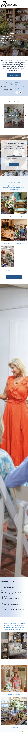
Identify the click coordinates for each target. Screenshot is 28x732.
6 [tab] (15, 126)
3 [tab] (9, 126)
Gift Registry (14, 727)
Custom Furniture (14, 662)
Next (25, 115)
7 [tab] (17, 126)
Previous (2, 115)
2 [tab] (7, 126)
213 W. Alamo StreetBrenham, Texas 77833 (21, 86)
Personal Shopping (14, 694)
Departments (7, 47)
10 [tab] (23, 126)
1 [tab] (5, 126)
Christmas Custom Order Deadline (15, 610)
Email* (14, 155)
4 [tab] (11, 126)
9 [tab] (21, 126)
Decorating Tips (7, 217)
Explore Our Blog (14, 182)
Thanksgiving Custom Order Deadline (16, 593)
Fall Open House (9, 587)
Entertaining (20, 217)
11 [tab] (14, 128)
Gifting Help (20, 243)
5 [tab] (13, 126)
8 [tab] (19, 126)
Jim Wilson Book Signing (11, 598)
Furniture (14, 115)
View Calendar (3, 614)
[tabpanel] (14, 116)
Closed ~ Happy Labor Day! (12, 604)
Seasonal (7, 270)
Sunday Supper (7, 243)
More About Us (14, 75)
